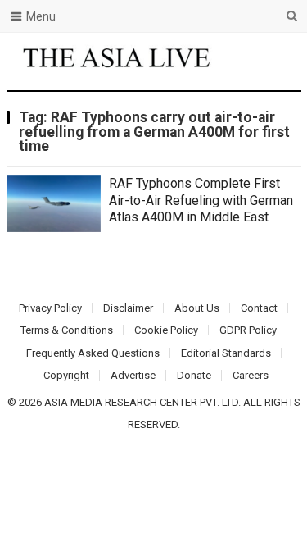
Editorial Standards (226, 353)
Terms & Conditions (66, 330)
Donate (194, 375)
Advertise (133, 375)
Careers (251, 375)
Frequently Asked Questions (93, 353)
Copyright (66, 375)
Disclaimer (128, 308)
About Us (196, 308)
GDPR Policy (248, 330)
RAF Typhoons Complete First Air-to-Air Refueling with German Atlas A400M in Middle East (201, 200)
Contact (259, 308)
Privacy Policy (50, 308)
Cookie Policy (166, 330)
